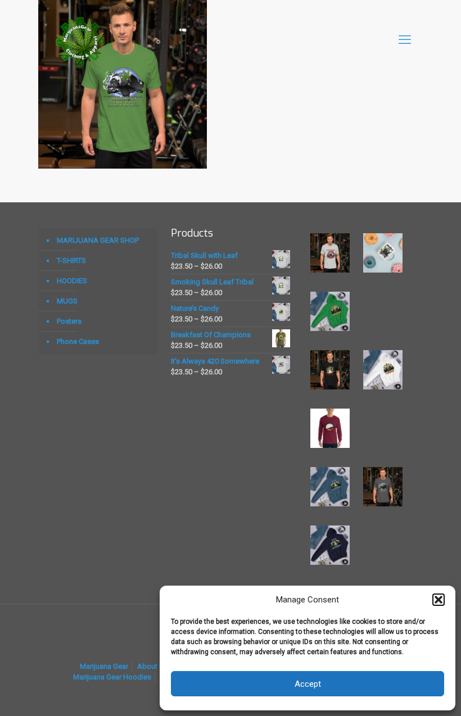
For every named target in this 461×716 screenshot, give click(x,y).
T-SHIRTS (71, 260)
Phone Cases (78, 341)
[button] (438, 599)
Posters (69, 321)
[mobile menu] (404, 39)
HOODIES (72, 281)
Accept (308, 684)
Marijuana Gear (104, 666)
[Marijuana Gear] (80, 40)
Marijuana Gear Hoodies (112, 677)
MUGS (67, 301)
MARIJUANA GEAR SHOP (98, 240)
